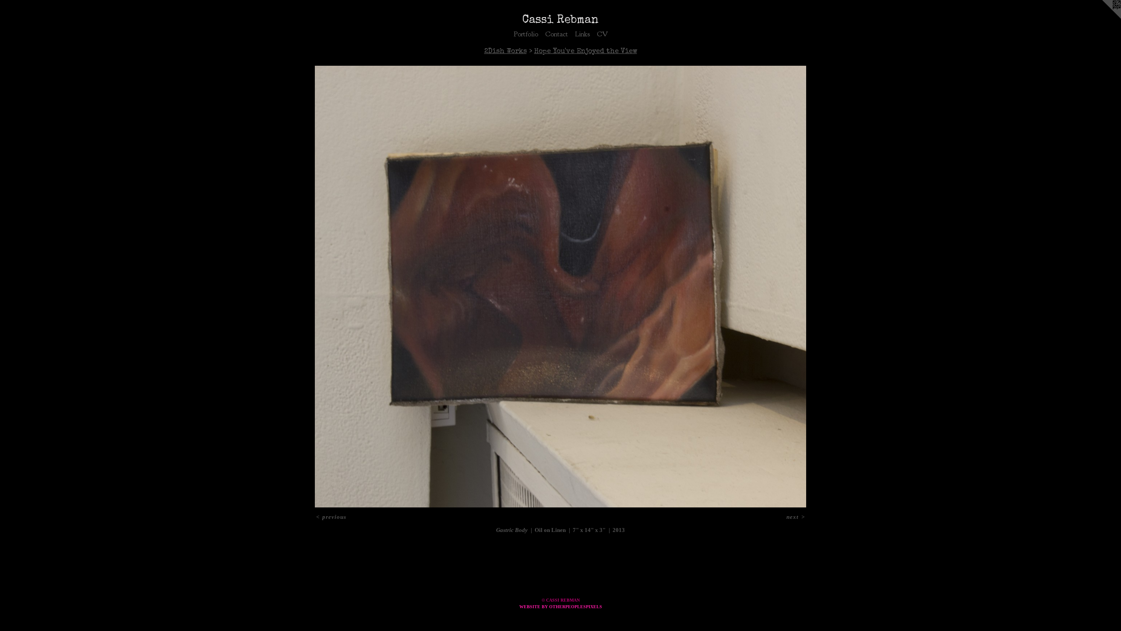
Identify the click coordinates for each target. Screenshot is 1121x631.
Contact (556, 34)
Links (582, 34)
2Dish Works (505, 51)
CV (602, 34)
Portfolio (526, 34)
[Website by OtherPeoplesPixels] (1103, 17)
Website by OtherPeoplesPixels (560, 606)
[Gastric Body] (561, 286)
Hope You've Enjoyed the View (585, 51)
